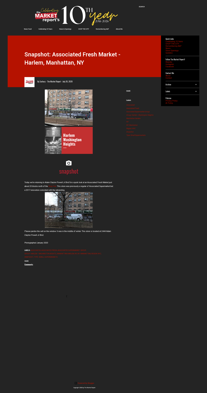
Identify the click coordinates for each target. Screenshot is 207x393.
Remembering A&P (102, 29)
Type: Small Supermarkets (135, 135)
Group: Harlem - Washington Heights (139, 115)
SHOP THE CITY (83, 29)
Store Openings (172, 50)
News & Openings (65, 29)
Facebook (170, 66)
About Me (119, 29)
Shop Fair (52, 186)
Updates (169, 53)
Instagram (170, 64)
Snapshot (129, 132)
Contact (169, 78)
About (168, 76)
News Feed (28, 29)
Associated (130, 105)
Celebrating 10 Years (45, 29)
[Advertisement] (64, 345)
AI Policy (169, 103)
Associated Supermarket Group (138, 112)
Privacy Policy (172, 101)
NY (127, 122)
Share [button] (128, 91)
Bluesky (169, 62)
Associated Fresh (132, 108)
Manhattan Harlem (133, 118)
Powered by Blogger (85, 383)
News (168, 48)
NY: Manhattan (132, 125)
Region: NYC (130, 128)
